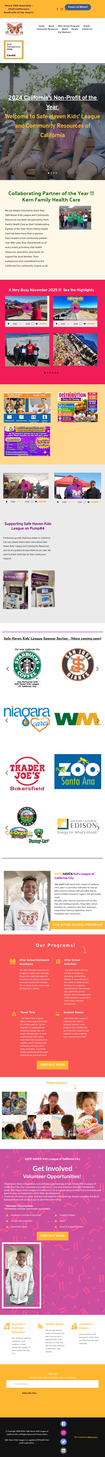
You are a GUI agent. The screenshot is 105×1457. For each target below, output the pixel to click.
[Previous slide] (6, 122)
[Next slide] (98, 122)
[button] (27, 311)
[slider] (20, 323)
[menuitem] (41, 26)
